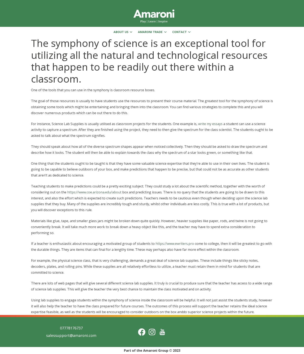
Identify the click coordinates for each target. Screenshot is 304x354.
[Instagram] (152, 332)
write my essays (210, 124)
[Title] (162, 332)
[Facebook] (141, 332)
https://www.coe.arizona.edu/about (94, 192)
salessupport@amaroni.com (71, 335)
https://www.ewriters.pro (175, 243)
